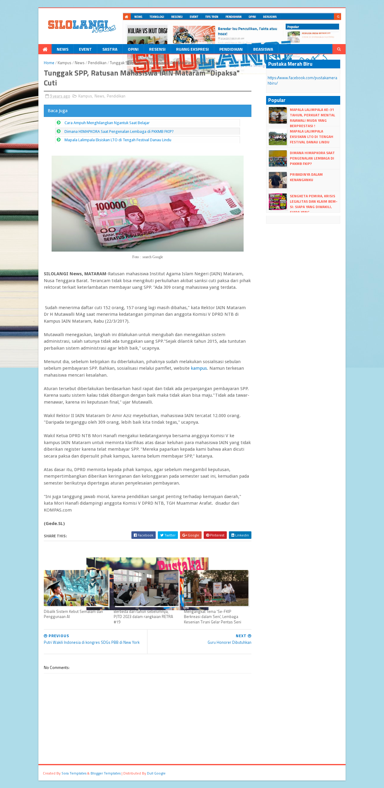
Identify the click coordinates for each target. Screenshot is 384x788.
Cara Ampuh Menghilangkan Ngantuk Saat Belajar (107, 123)
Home (49, 63)
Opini (133, 49)
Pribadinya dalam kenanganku (306, 177)
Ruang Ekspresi (192, 49)
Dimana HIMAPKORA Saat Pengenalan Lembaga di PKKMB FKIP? (119, 131)
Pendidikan (231, 49)
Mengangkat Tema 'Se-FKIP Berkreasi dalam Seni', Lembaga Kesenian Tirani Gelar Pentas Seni (212, 616)
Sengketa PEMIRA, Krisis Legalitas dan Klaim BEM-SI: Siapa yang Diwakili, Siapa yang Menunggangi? (303, 207)
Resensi (157, 49)
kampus (198, 368)
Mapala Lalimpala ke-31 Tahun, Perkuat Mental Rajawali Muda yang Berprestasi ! (312, 118)
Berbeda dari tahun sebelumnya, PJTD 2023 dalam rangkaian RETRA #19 (143, 616)
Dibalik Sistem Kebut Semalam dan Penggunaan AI (73, 613)
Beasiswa (263, 49)
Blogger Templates (106, 773)
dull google (156, 773)
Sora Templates (74, 773)
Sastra (109, 49)
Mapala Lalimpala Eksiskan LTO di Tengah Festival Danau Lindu (117, 140)
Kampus (64, 63)
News (62, 49)
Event (85, 49)
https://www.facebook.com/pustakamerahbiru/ (302, 80)
